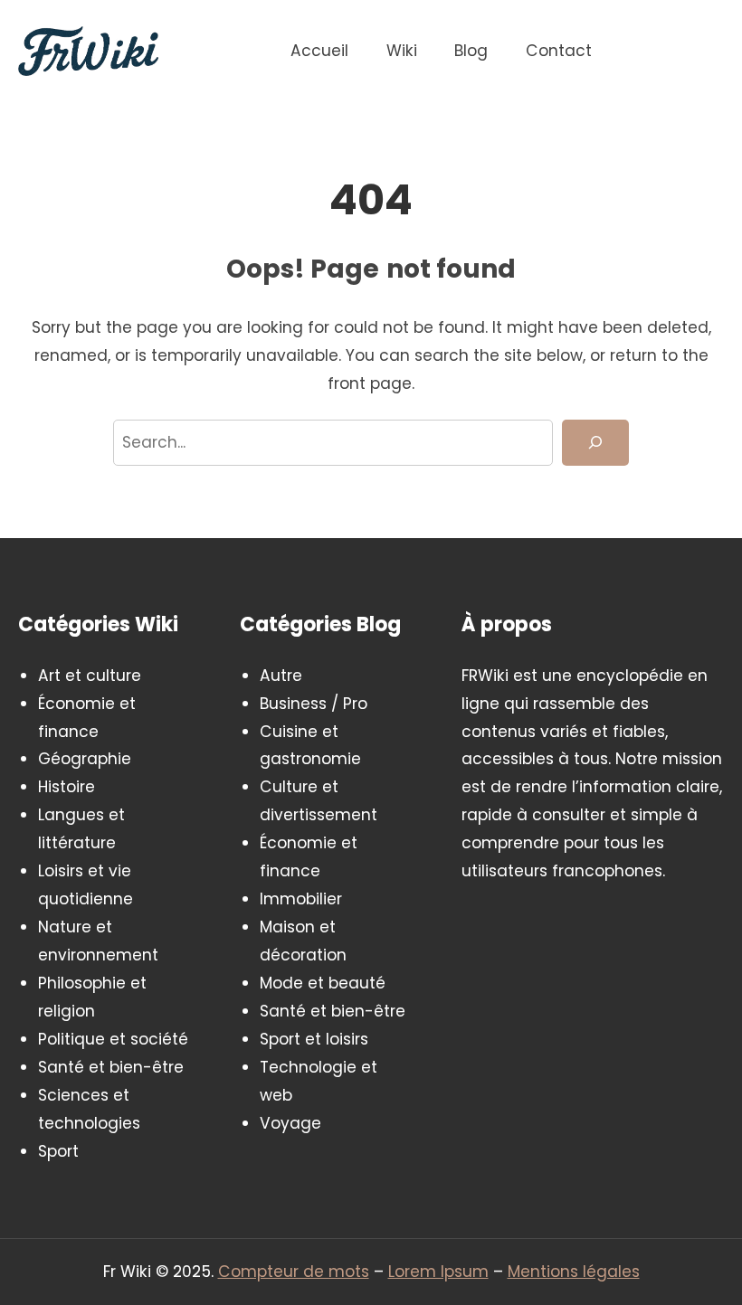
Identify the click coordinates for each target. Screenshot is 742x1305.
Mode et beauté (322, 983)
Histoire (66, 787)
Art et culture (89, 675)
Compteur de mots (293, 1271)
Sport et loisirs (314, 1039)
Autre (281, 675)
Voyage (290, 1123)
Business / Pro (313, 703)
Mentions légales (574, 1271)
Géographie (84, 759)
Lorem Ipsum (438, 1271)
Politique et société (113, 1039)
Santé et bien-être (111, 1067)
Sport (58, 1151)
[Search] (595, 443)
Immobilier (301, 899)
